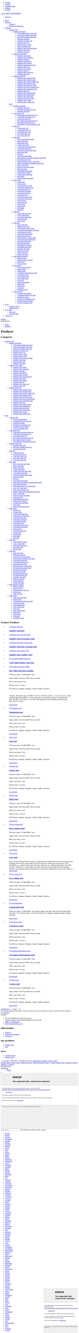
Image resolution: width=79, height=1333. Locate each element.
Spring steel (21, 286)
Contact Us (8, 316)
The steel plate (13, 314)
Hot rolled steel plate (24, 160)
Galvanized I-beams (23, 193)
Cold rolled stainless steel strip (27, 33)
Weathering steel (22, 290)
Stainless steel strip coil (24, 41)
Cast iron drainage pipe (24, 303)
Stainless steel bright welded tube (28, 82)
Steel (10, 104)
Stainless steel (13, 30)
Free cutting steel (22, 278)
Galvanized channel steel (25, 187)
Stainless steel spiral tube (25, 96)
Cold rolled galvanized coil (26, 117)
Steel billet (20, 208)
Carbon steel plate (23, 145)
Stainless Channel (71, 1063)
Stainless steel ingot (23, 67)
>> (12, 1009)
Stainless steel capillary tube (26, 83)
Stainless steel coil (23, 43)
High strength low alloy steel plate (28, 161)
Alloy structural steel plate (25, 139)
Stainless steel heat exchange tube (28, 87)
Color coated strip (23, 215)
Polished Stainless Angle (41, 1063)
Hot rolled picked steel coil (26, 122)
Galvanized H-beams (24, 191)
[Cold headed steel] (15, 903)
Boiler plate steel (22, 143)
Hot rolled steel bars (19, 531)
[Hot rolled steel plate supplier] (19, 667)
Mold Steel (20, 284)
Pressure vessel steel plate (25, 167)
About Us (8, 22)
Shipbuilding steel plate (24, 171)
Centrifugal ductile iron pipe (26, 295)
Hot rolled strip (22, 219)
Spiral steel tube (22, 252)
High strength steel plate (21, 490)
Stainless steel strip (23, 39)
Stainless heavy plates (24, 44)
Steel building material (20, 256)
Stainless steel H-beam (24, 63)
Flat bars (20, 154)
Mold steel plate (22, 152)
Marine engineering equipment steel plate (30, 163)
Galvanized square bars (24, 197)
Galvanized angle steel (24, 186)
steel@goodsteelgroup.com (14, 1024)
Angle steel (21, 182)
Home (7, 20)
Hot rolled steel (22, 202)
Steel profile (17, 180)
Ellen (9, 1070)
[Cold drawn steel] (15, 922)
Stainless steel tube (19, 76)
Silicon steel (21, 221)
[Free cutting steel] (15, 874)
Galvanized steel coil (24, 119)
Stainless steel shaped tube (25, 95)
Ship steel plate (22, 169)
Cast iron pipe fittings (24, 293)
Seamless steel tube (19, 106)
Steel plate (16, 137)
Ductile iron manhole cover (26, 299)
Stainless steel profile (20, 54)
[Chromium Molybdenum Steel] (19, 951)
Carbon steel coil (22, 128)
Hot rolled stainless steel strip (26, 37)
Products (8, 28)
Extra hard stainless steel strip (26, 35)
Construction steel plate (24, 174)
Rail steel (20, 210)
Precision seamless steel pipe (26, 109)
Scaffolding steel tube (24, 247)
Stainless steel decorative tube (27, 85)
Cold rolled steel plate (24, 148)
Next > (8, 1009)
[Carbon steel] (14, 980)
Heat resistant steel (23, 282)
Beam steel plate (22, 141)
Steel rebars (21, 262)
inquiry (11, 705)
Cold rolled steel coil (24, 132)
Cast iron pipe (17, 291)
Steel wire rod (21, 258)
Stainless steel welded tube (26, 102)
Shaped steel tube (23, 251)
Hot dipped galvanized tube (26, 239)
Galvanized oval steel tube (25, 228)
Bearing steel (21, 269)
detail (15, 705)
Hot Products (37, 1061)
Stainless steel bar (23, 70)
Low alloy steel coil (23, 135)
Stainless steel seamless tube (26, 80)
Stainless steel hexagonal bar (26, 65)
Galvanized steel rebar (24, 199)
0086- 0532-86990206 (12, 1022)
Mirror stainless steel (24, 46)
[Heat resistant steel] (16, 824)
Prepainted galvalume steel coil (27, 115)
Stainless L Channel (7, 1064)
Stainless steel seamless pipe (26, 78)
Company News (14, 306)
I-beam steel (21, 204)
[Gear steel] (13, 853)
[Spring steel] (13, 766)
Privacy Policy (53, 1061)
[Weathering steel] (15, 708)
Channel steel (21, 184)
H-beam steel (21, 200)
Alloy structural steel (24, 267)
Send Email (4, 1068)
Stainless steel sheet (23, 50)
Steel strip (16, 212)
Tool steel (20, 288)
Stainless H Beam (26, 1063)
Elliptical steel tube (23, 226)
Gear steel (20, 280)
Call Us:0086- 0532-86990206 (11, 13)
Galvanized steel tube (24, 232)
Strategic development (16, 26)
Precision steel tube (23, 243)
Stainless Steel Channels (25, 57)
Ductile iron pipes (23, 297)
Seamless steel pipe (23, 108)
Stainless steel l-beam (24, 69)
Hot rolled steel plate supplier (21, 671)
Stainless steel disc (23, 59)
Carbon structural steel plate (26, 147)
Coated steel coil (18, 113)
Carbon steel (21, 271)
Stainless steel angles (24, 56)
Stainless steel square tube (25, 98)
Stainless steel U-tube (24, 100)
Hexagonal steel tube (24, 236)
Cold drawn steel (22, 275)
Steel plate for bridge (24, 173)
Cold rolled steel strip (24, 213)
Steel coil (16, 126)
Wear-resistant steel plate (25, 178)
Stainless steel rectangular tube (27, 89)
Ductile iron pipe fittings (25, 301)
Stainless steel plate (19, 31)
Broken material (18, 586)
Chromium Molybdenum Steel (27, 273)
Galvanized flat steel (23, 189)
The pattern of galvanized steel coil (28, 124)
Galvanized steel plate (24, 156)
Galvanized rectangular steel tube (28, 230)
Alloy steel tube (22, 225)
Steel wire (12, 312)
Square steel (21, 206)
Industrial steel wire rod (25, 260)
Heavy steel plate (22, 165)
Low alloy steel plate (20, 488)
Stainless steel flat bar (24, 61)
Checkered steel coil (23, 130)
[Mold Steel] (13, 795)
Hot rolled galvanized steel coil (27, 121)
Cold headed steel (23, 277)
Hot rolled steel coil (23, 134)
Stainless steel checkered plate (27, 48)
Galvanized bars (22, 195)
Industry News (14, 308)
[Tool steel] (13, 737)
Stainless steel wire (23, 74)
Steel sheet (20, 176)
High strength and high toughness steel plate (31, 158)
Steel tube (16, 223)
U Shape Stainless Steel (57, 1063)
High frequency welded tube (26, 238)
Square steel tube (22, 254)
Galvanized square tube (25, 234)
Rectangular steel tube (24, 245)
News (7, 304)
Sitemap (44, 1061)
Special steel (17, 265)
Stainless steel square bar (25, 72)
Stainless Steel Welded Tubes (10, 1063)
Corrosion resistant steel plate (26, 150)
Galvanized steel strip (24, 217)
